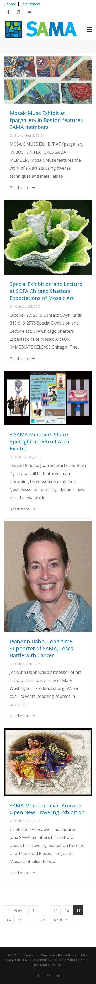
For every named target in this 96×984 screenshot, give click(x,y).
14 (8, 919)
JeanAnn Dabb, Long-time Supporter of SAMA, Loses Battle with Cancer (41, 648)
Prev (18, 910)
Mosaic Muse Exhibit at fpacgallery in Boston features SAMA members (46, 120)
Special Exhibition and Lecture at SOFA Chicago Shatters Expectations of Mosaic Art (46, 291)
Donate (10, 4)
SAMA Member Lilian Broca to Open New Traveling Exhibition (47, 809)
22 (42, 919)
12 (67, 910)
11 (56, 910)
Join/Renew (30, 4)
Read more (19, 187)
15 (20, 919)
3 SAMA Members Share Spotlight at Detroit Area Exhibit (39, 441)
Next (58, 919)
